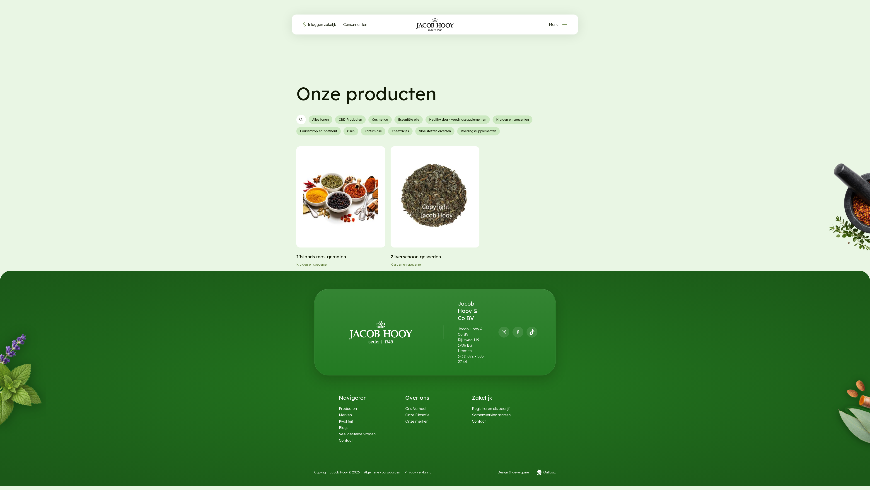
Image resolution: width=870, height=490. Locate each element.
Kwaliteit (346, 421)
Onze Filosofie (417, 415)
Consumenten (355, 24)
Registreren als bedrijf (491, 408)
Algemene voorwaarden (382, 472)
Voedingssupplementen (478, 131)
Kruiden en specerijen (512, 120)
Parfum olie (373, 131)
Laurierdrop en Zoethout (318, 131)
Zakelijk (482, 397)
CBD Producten (350, 120)
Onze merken (416, 421)
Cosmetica (380, 120)
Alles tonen (320, 120)
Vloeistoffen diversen (435, 131)
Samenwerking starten (491, 415)
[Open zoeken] (301, 119)
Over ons (417, 397)
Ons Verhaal (415, 408)
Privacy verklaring (418, 472)
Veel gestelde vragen (357, 434)
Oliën (351, 131)
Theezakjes (400, 131)
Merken (345, 415)
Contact (346, 440)
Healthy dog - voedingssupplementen (457, 120)
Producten (348, 408)
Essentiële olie (408, 120)
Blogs (343, 427)
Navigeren (353, 397)
